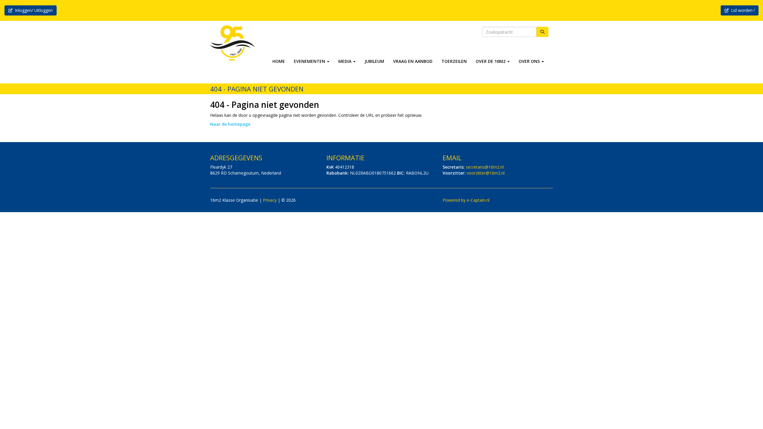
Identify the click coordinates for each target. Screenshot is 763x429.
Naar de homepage (230, 124)
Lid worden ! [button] (742, 10)
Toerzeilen (454, 61)
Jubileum (374, 61)
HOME (278, 61)
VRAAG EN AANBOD (412, 61)
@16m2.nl (485, 167)
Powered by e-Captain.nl (466, 200)
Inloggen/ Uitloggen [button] (33, 10)
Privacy (270, 200)
